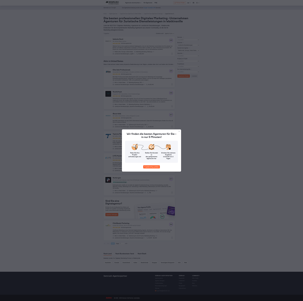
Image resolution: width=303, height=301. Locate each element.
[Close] (179, 131)
